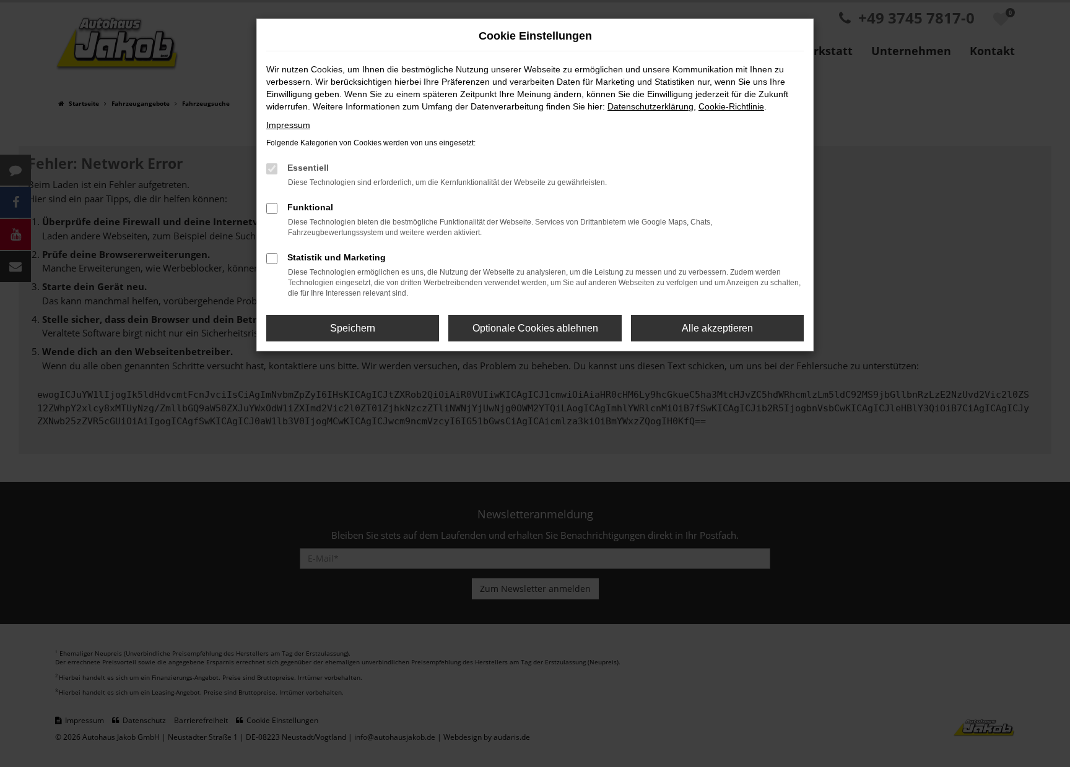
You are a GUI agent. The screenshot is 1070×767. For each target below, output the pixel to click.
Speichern (352, 328)
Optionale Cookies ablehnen (535, 328)
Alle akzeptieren (717, 328)
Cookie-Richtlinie (731, 106)
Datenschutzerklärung (650, 106)
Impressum (288, 125)
